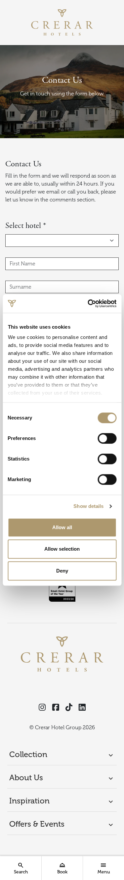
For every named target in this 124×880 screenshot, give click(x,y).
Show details (88, 506)
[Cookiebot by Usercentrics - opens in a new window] (88, 303)
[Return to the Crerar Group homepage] (62, 22)
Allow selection (62, 549)
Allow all (62, 527)
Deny (62, 571)
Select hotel (25, 226)
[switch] (107, 438)
